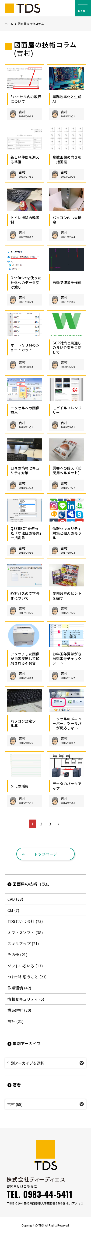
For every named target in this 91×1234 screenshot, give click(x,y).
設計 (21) (15, 1021)
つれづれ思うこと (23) (27, 977)
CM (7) (13, 910)
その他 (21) (17, 954)
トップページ (45, 854)
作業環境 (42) (19, 988)
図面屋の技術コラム (31, 884)
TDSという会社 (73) (25, 921)
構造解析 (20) (19, 1010)
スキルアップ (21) (23, 943)
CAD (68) (15, 899)
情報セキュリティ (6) (25, 999)
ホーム (9, 24)
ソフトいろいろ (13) (25, 966)
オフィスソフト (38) (25, 932)
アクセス (78, 1203)
